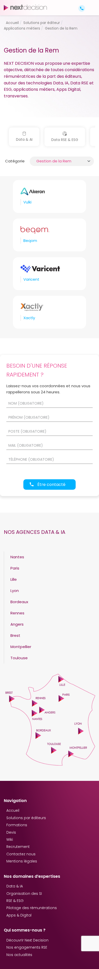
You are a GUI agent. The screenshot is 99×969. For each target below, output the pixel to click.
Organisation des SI (24, 893)
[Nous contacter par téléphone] (82, 8)
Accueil (12, 810)
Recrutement (18, 846)
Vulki (27, 202)
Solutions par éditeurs (26, 817)
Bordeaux (19, 601)
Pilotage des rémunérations (31, 907)
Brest (15, 635)
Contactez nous (21, 854)
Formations (16, 825)
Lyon (14, 590)
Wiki (9, 839)
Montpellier (20, 646)
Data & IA (14, 886)
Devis (11, 832)
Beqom (30, 240)
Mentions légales (21, 861)
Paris (14, 568)
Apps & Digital (18, 915)
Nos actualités (19, 954)
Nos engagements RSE (26, 947)
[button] (90, 4)
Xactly (29, 317)
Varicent (31, 279)
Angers (17, 624)
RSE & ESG (15, 900)
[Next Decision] (25, 7)
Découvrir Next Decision (27, 940)
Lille (13, 579)
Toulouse (19, 658)
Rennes (17, 613)
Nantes (17, 557)
